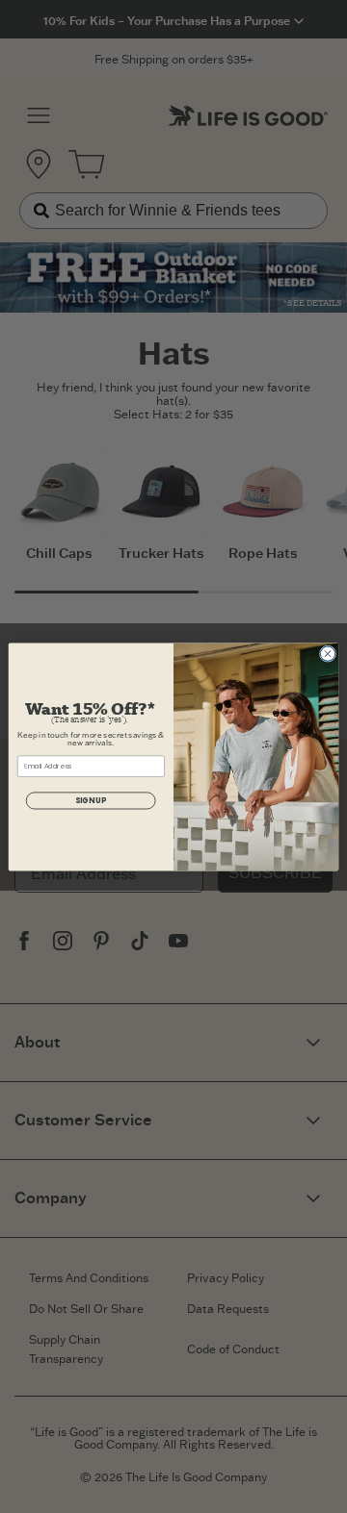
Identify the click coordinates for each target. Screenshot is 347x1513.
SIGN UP (90, 799)
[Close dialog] (327, 652)
